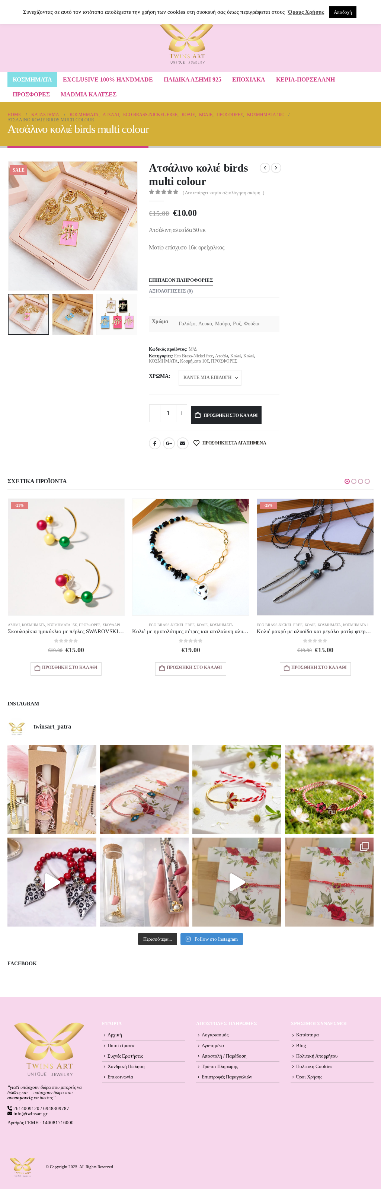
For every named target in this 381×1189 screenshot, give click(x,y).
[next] (276, 168)
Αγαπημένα (213, 1045)
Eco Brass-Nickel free (193, 355)
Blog (301, 1045)
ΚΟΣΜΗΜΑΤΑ (32, 79)
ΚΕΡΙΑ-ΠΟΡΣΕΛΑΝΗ (305, 79)
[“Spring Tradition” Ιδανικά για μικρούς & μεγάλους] (329, 789)
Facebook (155, 443)
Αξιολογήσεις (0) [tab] (171, 291)
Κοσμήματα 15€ (62, 625)
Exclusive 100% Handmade (108, 79)
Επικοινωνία (120, 1077)
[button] (9, 226)
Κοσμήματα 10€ (194, 361)
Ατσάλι (221, 355)
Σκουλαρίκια (115, 625)
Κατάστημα (307, 1034)
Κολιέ (235, 355)
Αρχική (115, 1034)
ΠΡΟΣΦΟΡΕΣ (31, 94)
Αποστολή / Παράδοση (224, 1056)
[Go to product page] (190, 557)
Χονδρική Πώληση (126, 1066)
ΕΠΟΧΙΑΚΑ (248, 79)
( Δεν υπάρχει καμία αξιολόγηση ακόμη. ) (223, 192)
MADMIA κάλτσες (88, 94)
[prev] (265, 168)
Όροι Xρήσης (309, 1077)
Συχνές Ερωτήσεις (125, 1056)
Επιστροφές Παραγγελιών (227, 1077)
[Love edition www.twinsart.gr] (51, 882)
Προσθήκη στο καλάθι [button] (69, 667)
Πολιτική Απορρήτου (316, 1056)
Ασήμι (14, 625)
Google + (169, 443)
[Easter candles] (51, 789)
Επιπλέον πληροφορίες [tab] (181, 280)
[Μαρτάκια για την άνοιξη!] (329, 882)
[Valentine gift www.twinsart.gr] (144, 882)
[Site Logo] (186, 43)
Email (183, 443)
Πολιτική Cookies (314, 1066)
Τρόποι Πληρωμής (220, 1066)
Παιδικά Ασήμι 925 (192, 79)
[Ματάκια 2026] (236, 882)
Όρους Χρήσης (306, 12)
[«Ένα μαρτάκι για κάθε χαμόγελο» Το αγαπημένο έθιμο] (236, 789)
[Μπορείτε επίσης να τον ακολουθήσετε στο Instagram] (144, 789)
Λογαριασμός (215, 1034)
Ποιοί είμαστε (121, 1045)
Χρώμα (159, 376)
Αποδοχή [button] (343, 12)
